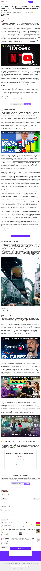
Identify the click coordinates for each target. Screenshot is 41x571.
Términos (28, 563)
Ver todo (3, 547)
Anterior (5, 498)
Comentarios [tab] (3, 506)
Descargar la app (26, 566)
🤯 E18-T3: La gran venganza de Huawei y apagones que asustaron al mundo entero (18, 530)
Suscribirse (31, 1)
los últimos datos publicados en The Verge (27, 30)
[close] (31, 532)
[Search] (39, 520)
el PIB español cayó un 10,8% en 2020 (20, 161)
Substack (15, 568)
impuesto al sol (33, 206)
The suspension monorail (7, 311)
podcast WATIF (4, 370)
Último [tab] (8, 519)
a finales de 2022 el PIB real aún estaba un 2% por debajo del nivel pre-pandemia (20, 161)
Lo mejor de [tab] (3, 519)
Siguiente (36, 498)
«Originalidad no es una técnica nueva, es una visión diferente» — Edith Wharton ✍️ (16, 524)
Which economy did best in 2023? (16, 120)
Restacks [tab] (8, 506)
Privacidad (24, 563)
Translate (3, 4)
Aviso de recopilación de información (17, 487)
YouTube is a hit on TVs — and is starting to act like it (13, 99)
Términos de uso (20, 550)
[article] (20, 524)
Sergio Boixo (8, 369)
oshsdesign (13, 244)
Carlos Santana (22, 333)
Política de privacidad (27, 487)
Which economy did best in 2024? (30, 120)
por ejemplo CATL (31, 203)
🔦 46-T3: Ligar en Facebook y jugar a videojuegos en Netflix (14, 522)
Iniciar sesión (37, 1)
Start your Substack (16, 566)
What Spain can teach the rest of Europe (10, 230)
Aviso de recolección (34, 563)
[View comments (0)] (6, 18)
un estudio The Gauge (17, 68)
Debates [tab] (11, 519)
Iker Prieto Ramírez (6, 14)
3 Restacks (13, 491)
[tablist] (6, 506)
